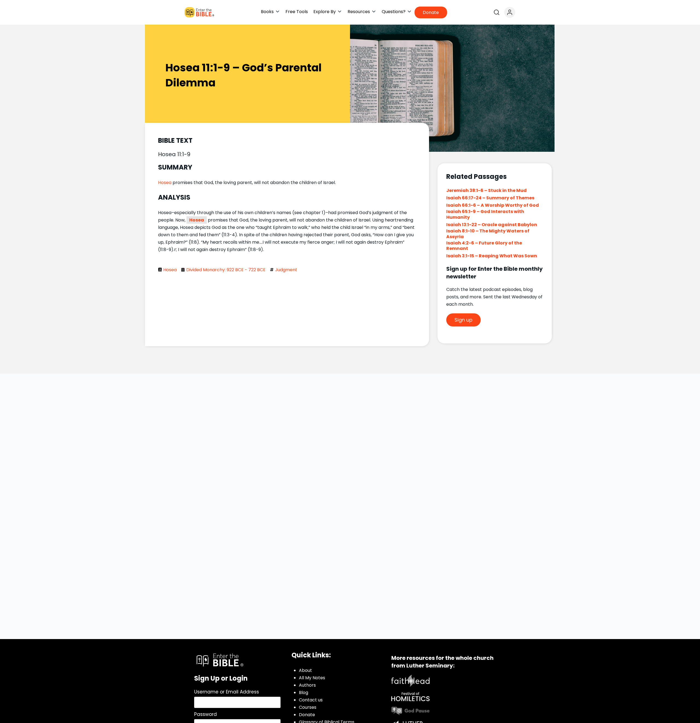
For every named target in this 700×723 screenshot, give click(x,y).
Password (205, 714)
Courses (307, 707)
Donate (307, 715)
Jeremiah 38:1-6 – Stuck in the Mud (486, 190)
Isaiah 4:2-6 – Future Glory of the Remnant (484, 246)
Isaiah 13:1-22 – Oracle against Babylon (491, 224)
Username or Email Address (226, 692)
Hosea (164, 182)
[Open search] (496, 12)
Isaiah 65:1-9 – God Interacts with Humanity (485, 214)
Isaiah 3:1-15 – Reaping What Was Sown (491, 256)
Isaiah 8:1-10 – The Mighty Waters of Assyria (487, 234)
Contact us (311, 700)
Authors (307, 685)
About (305, 670)
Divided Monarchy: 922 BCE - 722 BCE (226, 270)
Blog (303, 692)
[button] (270, 12)
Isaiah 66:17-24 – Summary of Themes (490, 198)
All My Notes (312, 678)
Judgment (286, 270)
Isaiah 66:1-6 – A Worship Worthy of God (492, 205)
